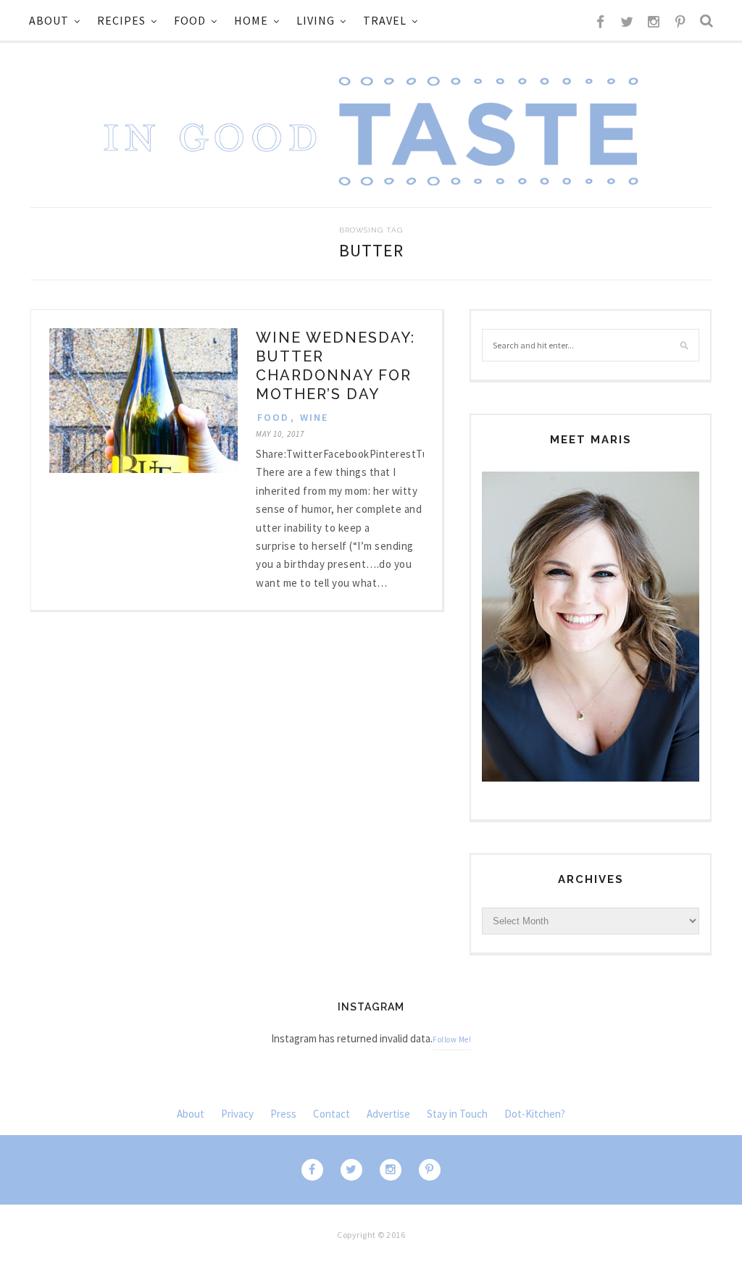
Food (190, 20)
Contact (331, 1114)
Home (251, 20)
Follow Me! (452, 1039)
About (49, 20)
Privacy (237, 1114)
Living (315, 20)
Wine (314, 417)
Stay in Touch (457, 1114)
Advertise (388, 1114)
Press (283, 1114)
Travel (385, 20)
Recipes (121, 20)
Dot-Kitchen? (534, 1114)
